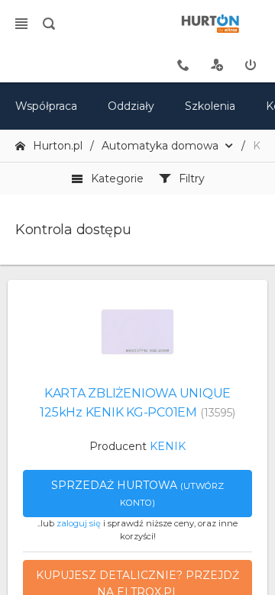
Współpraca (46, 106)
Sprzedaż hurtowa (137, 493)
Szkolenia (210, 106)
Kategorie (117, 178)
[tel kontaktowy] (183, 64)
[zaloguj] (250, 64)
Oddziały (131, 106)
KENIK (168, 446)
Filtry (192, 178)
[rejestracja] (217, 64)
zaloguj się (79, 523)
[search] (49, 23)
